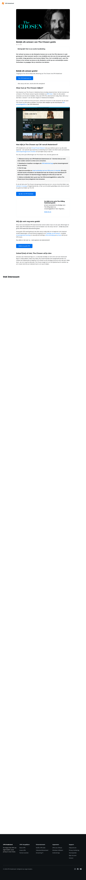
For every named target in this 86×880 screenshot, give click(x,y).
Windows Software (57, 850)
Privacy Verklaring (74, 850)
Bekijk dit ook (47, 212)
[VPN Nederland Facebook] (77, 869)
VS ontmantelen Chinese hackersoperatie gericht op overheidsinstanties (28, 699)
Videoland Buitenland (42, 850)
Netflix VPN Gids (40, 847)
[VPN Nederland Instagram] (75, 869)
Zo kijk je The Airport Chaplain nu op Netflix (18, 820)
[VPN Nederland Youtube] (81, 869)
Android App (56, 853)
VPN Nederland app (47, 163)
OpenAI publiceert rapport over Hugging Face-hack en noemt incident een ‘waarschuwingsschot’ (36, 638)
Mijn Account (72, 855)
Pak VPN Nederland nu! (24, 78)
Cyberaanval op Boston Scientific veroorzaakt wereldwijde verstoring (27, 455)
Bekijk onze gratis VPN (24, 246)
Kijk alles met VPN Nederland (26, 194)
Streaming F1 (39, 853)
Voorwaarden (73, 853)
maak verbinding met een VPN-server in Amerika (46, 170)
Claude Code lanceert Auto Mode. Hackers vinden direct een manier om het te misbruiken (33, 394)
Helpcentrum (72, 847)
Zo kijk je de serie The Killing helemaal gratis (54, 202)
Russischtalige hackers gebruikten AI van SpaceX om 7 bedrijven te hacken (28, 516)
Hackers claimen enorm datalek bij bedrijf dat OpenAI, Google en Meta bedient (30, 760)
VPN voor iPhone (57, 847)
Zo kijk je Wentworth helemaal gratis (16, 577)
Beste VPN (22, 847)
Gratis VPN (22, 850)
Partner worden (23, 853)
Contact (71, 858)
